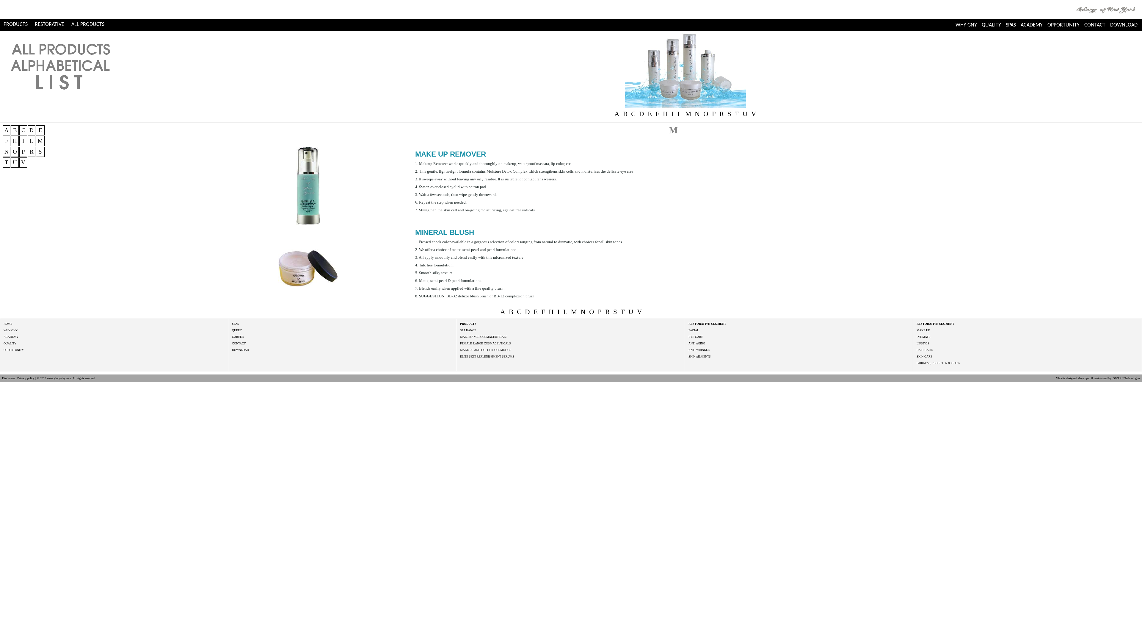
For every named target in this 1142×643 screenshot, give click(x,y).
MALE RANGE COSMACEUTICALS (483, 336)
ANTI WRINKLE (699, 350)
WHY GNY (966, 25)
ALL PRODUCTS (87, 24)
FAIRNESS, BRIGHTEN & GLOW (938, 363)
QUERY (237, 330)
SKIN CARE (924, 356)
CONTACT (1094, 25)
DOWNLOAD (1124, 25)
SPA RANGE (468, 330)
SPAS (1011, 25)
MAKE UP (923, 330)
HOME (8, 323)
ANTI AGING (696, 343)
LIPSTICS (923, 343)
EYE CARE (695, 336)
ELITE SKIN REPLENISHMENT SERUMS (487, 356)
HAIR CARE (925, 350)
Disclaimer (8, 378)
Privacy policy (25, 378)
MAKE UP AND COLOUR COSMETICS (485, 350)
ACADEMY (1032, 25)
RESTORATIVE (49, 24)
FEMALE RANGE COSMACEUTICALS (485, 343)
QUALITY (991, 25)
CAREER (238, 336)
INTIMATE (923, 336)
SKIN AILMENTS (699, 356)
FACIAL (693, 330)
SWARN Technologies (1126, 378)
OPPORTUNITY (1063, 25)
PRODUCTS (16, 24)
